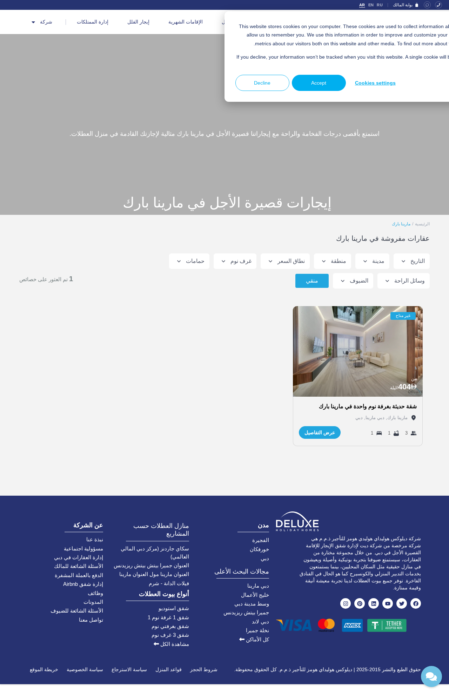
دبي (359, 417)
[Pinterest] (359, 603)
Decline (262, 83)
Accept (318, 83)
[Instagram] (345, 603)
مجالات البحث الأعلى (241, 571)
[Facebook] (415, 603)
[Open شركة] (33, 22)
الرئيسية (422, 224)
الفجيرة (260, 540)
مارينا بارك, (396, 417)
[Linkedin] (373, 603)
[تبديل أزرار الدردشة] (431, 676)
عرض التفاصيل (319, 432)
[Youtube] (387, 603)
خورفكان (259, 549)
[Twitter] (401, 603)
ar (362, 5)
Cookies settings (375, 83)
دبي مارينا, (373, 417)
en (371, 5)
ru (380, 5)
